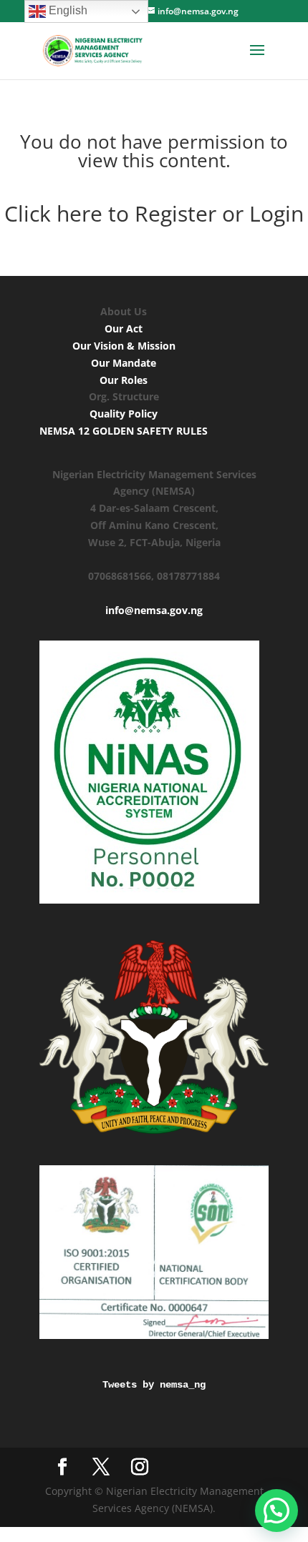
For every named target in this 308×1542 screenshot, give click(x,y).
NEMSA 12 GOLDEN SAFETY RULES (123, 431)
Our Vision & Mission (123, 345)
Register (175, 213)
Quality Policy (124, 413)
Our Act (124, 328)
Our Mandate (123, 363)
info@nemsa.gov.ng (154, 610)
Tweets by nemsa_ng (154, 1384)
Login (274, 213)
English (66, 10)
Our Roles (124, 380)
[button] (276, 1510)
